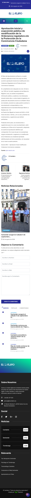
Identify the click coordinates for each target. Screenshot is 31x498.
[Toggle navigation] (4, 21)
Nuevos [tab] (6, 308)
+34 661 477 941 (8, 397)
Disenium (20, 492)
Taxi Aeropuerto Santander (8, 458)
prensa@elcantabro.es (10, 401)
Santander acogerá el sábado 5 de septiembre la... (19, 315)
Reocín (11, 45)
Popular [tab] (14, 308)
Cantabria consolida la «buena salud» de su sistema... (18, 336)
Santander (6, 230)
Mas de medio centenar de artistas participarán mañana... (20, 347)
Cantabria (5, 45)
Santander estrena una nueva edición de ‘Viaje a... (20, 326)
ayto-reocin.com (10, 150)
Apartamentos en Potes (7, 474)
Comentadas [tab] (24, 308)
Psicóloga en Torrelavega (8, 462)
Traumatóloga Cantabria (7, 466)
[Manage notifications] (27, 494)
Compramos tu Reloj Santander (9, 470)
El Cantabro (24, 45)
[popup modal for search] (27, 21)
